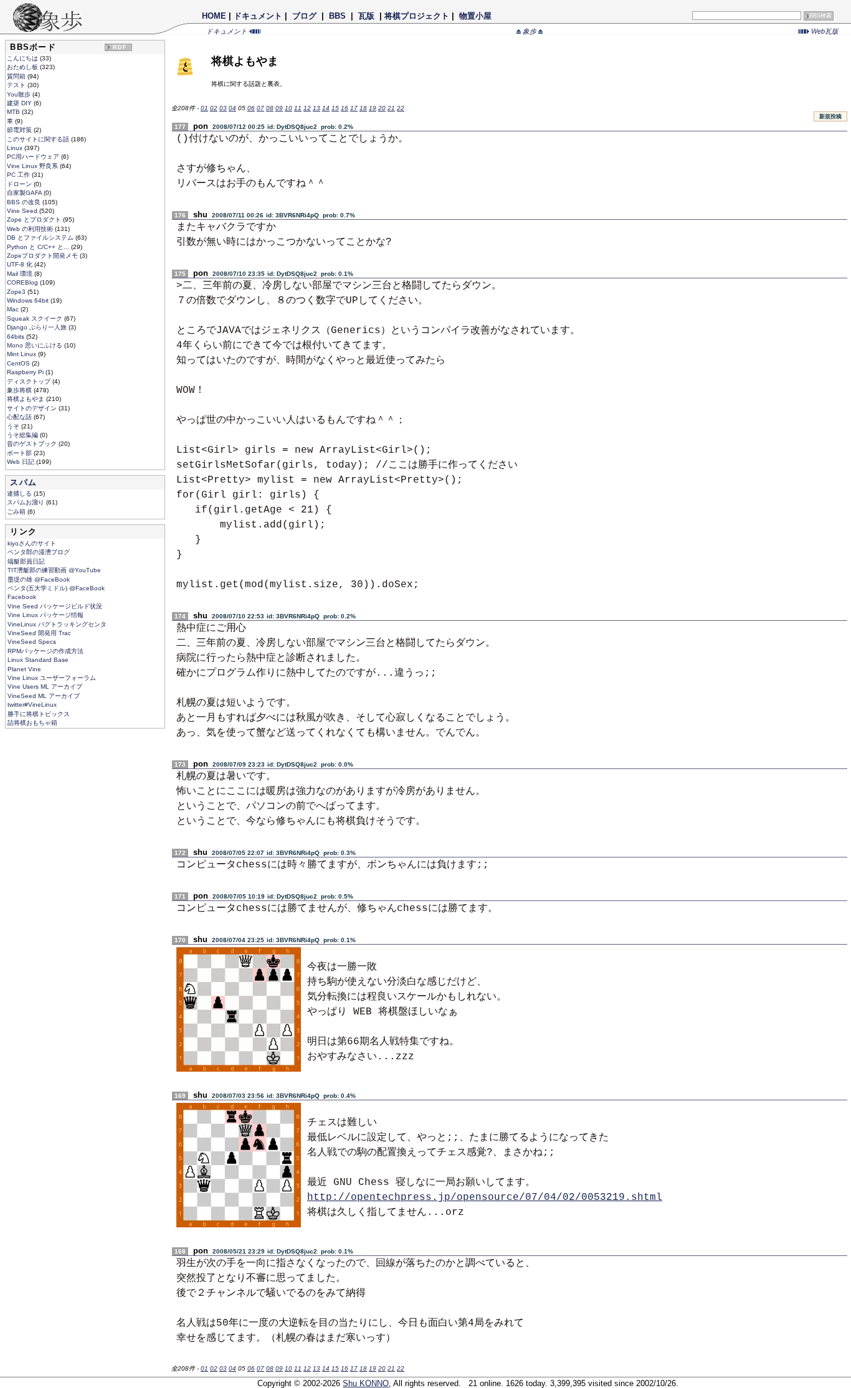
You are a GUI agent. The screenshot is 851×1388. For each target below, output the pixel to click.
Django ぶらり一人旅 (38, 327)
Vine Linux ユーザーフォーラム (51, 677)
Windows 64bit (28, 300)
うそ (14, 426)
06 (251, 108)
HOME (214, 16)
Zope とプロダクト (35, 219)
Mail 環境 (20, 273)
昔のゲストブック (33, 443)
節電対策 (20, 129)
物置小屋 (475, 16)
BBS (337, 16)
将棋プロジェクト (416, 16)
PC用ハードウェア (34, 156)
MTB (14, 111)
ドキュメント (258, 16)
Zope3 (17, 291)
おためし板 (23, 67)
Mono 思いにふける (35, 345)
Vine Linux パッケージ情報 (45, 614)
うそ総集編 (23, 435)
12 (307, 108)
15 (335, 108)
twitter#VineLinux (32, 704)
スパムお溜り (26, 502)
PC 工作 (19, 174)
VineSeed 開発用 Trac (39, 633)
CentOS (19, 363)
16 (344, 108)
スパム (23, 482)
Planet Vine (24, 669)
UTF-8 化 (20, 264)
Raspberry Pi (26, 372)
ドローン (20, 184)
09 (279, 108)
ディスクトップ (29, 381)
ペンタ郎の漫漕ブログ (38, 552)
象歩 (529, 31)
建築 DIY (20, 103)
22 (400, 108)
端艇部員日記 (26, 561)
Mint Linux (22, 354)
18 (363, 108)
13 (316, 108)
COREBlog (23, 282)
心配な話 (20, 416)
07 (260, 108)
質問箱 (17, 76)
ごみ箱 (17, 511)
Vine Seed (23, 210)
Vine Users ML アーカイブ (44, 686)
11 (298, 108)
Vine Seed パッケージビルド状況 (54, 606)
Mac (14, 309)
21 (391, 108)
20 (382, 108)
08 (269, 108)
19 (372, 108)
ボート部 (20, 453)
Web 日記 (21, 461)
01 (204, 108)
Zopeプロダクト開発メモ (43, 255)
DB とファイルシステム (41, 237)
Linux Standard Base (38, 659)
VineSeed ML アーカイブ (43, 695)
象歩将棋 (20, 390)
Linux (15, 147)
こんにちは (23, 58)
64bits (16, 336)
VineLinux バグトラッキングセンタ (57, 624)
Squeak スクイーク (35, 318)
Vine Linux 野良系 (33, 166)
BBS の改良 (24, 202)
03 (223, 108)
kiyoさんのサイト (31, 543)
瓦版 (366, 16)
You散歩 (19, 94)
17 (354, 108)
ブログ (304, 16)
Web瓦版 (824, 31)
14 (326, 108)
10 (288, 108)
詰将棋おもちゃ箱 (32, 722)
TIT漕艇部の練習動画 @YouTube (54, 570)
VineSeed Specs (31, 641)
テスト (17, 85)
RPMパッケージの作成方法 (45, 651)
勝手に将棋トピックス (38, 714)
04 (232, 108)
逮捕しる (20, 493)
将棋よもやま (26, 398)
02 (213, 108)
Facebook (21, 596)
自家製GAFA (25, 192)
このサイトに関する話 (39, 139)
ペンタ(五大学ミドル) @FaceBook (56, 588)
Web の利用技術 (31, 228)
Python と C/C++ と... (39, 246)
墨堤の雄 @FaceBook (38, 579)
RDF (120, 47)
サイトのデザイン (33, 408)
